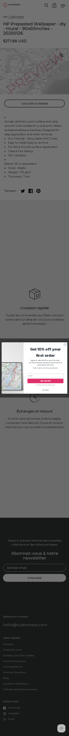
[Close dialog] (65, 344)
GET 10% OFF (45, 381)
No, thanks (45, 390)
